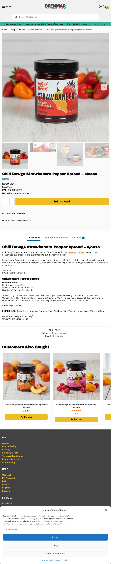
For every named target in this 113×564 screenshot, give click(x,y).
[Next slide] (104, 87)
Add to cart (62, 201)
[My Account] (100, 7)
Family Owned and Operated (17, 220)
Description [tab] (34, 237)
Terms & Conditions (12, 456)
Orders (6, 484)
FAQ (4, 481)
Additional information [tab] (56, 237)
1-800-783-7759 (72, 24)
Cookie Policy (9, 446)
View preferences (55, 553)
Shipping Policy (10, 452)
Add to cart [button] (26, 417)
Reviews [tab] (78, 237)
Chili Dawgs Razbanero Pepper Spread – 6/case (76, 406)
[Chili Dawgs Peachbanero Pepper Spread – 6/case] (26, 376)
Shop (13, 29)
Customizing (8, 462)
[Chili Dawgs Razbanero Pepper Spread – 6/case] (76, 376)
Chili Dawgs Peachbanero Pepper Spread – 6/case (26, 406)
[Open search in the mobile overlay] (55, 17)
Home (4, 29)
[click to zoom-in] (56, 87)
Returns (6, 491)
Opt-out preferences (51, 560)
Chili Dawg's (57, 336)
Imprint (66, 560)
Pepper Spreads (35, 29)
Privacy (6, 449)
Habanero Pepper (76, 252)
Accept (55, 537)
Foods (22, 29)
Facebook (7, 503)
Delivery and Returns (13, 213)
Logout (6, 487)
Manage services (11, 529)
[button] (106, 510)
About (5, 443)
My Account (8, 478)
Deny (55, 545)
